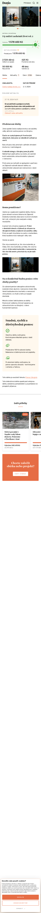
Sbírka (4, 75)
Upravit (19, 908)
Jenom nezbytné (20, 903)
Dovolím (20, 897)
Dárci (27, 75)
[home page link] (6, 3)
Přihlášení (27, 3)
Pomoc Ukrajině (31, 377)
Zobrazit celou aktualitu (14, 113)
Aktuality (14, 75)
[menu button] (37, 3)
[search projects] (34, 3)
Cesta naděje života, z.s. (11, 87)
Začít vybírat (20, 474)
